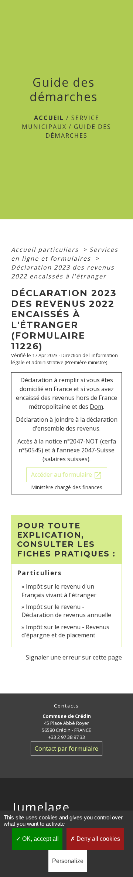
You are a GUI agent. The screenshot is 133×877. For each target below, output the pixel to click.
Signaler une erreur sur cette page (74, 657)
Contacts (66, 706)
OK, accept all (40, 839)
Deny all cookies (97, 839)
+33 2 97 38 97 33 (66, 737)
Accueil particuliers (46, 250)
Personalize (67, 861)
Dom (96, 406)
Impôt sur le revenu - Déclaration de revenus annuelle (66, 611)
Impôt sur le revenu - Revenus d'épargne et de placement (65, 631)
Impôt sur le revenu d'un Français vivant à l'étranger (58, 590)
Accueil (49, 118)
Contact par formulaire (66, 748)
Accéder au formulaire (66, 475)
